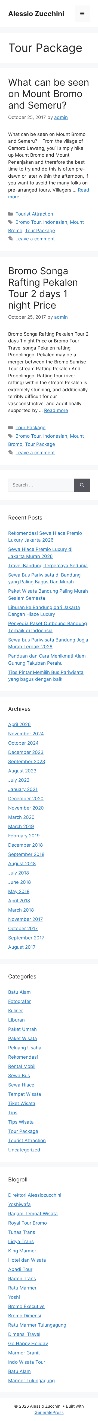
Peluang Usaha (24, 1047)
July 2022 (18, 780)
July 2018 (18, 873)
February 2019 (24, 835)
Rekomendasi (23, 1057)
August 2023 (22, 771)
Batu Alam (19, 992)
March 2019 (21, 826)
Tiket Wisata (21, 1103)
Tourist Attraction (34, 214)
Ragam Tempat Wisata (33, 1213)
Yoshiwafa (19, 1204)
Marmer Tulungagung (31, 1380)
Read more (56, 410)
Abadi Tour (20, 1269)
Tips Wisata (21, 1122)
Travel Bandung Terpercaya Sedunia (48, 565)
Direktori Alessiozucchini (34, 1195)
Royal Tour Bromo (27, 1223)
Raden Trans (22, 1278)
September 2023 (26, 761)
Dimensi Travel (24, 1334)
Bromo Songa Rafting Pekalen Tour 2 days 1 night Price (43, 288)
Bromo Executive (26, 1306)
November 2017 (25, 919)
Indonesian (55, 222)
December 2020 (26, 798)
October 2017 (23, 928)
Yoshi (14, 1297)
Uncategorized (24, 1150)
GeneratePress (49, 1412)
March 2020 (21, 817)
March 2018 (21, 910)
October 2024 (23, 743)
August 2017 (22, 947)
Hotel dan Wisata (27, 1260)
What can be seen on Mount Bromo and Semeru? (48, 93)
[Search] (82, 485)
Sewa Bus (19, 1075)
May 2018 (18, 891)
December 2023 (26, 752)
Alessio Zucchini (36, 14)
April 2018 (19, 900)
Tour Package (40, 230)
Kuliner (15, 1010)
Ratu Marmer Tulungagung (37, 1325)
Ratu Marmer (22, 1288)
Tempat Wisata (24, 1094)
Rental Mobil (21, 1066)
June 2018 (19, 882)
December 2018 (25, 845)
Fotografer (19, 1001)
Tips (12, 1112)
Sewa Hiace (21, 1085)
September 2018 (26, 854)
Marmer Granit (24, 1353)
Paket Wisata (22, 1038)
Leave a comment (35, 238)
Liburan (16, 1020)
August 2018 (22, 863)
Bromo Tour (28, 222)
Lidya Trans (21, 1241)
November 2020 (26, 808)
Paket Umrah (22, 1029)
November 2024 (26, 733)
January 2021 (23, 789)
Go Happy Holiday (28, 1343)
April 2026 (19, 724)
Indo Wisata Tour (26, 1362)
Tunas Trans (21, 1232)
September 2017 (26, 938)
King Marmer (22, 1250)
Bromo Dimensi (24, 1315)
